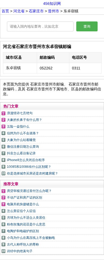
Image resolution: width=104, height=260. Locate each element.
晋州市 (53, 11)
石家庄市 (37, 11)
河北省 (19, 11)
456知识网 (52, 3)
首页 (5, 11)
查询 (86, 26)
